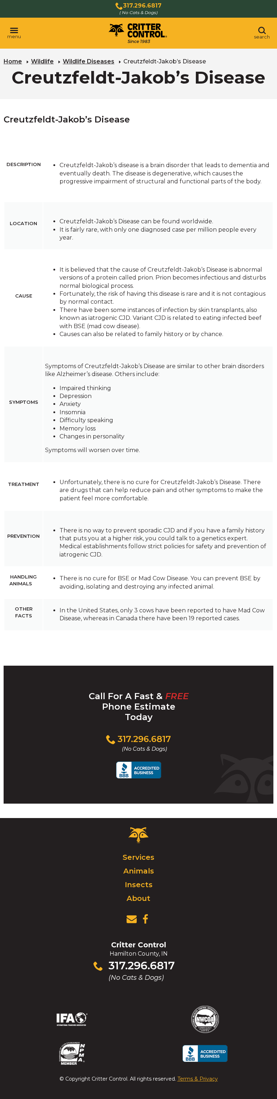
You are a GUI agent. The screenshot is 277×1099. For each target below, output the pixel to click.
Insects (139, 884)
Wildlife (42, 61)
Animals (138, 871)
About (138, 898)
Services (138, 857)
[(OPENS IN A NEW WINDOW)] (145, 919)
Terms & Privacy (197, 1079)
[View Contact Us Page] (132, 919)
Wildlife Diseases (88, 61)
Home (13, 61)
